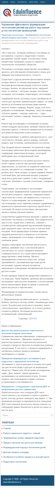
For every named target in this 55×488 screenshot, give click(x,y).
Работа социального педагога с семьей (21, 433)
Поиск (42, 2)
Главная (5, 2)
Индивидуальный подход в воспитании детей (24, 447)
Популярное (22, 2)
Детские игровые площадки (16, 452)
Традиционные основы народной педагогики (23, 438)
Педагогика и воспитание (13, 35)
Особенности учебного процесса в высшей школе (26, 457)
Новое (12, 2)
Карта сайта (33, 2)
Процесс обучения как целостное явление (22, 443)
